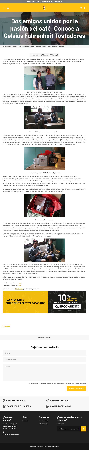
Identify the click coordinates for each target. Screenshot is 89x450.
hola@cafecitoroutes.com (11, 434)
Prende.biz (56, 446)
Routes (15, 46)
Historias (7, 326)
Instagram (44, 424)
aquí (20, 283)
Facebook (44, 421)
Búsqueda (25, 421)
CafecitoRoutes (7, 46)
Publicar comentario (76, 388)
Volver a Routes (45, 337)
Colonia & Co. (19, 289)
